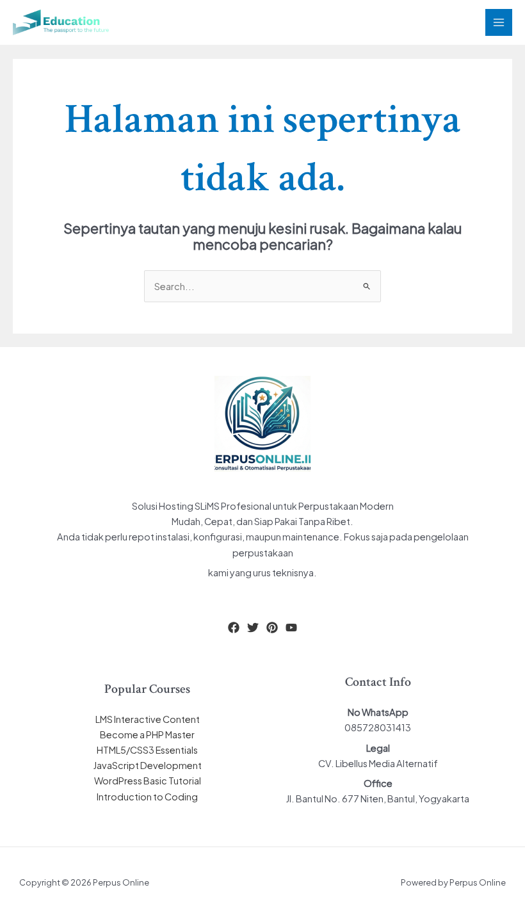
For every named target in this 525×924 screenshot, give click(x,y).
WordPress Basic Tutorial (147, 780)
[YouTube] (291, 627)
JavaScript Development (147, 765)
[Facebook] (233, 627)
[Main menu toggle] (498, 22)
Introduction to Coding (147, 796)
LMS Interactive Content (147, 719)
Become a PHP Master (147, 734)
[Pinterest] (272, 627)
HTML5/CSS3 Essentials (147, 750)
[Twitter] (253, 627)
